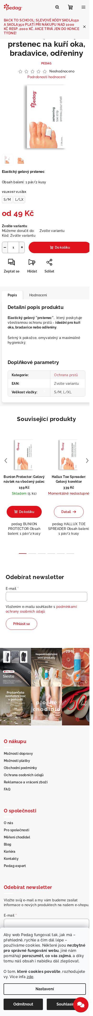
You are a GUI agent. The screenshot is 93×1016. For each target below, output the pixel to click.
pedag (46, 63)
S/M (7, 199)
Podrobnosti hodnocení (46, 77)
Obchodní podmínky (20, 768)
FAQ (7, 789)
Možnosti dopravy (18, 753)
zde (30, 977)
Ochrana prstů (66, 375)
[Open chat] (80, 1004)
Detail (66, 512)
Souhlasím (66, 1004)
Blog (7, 844)
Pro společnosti (16, 830)
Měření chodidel (17, 837)
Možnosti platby (17, 760)
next (87, 460)
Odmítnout (23, 1004)
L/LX (19, 199)
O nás (8, 823)
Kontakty (11, 858)
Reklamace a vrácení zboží (25, 782)
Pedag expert (15, 865)
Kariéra (10, 851)
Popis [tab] (12, 295)
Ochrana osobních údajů (24, 775)
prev (6, 460)
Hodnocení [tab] (38, 295)
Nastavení (45, 989)
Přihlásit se (21, 624)
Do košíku (62, 247)
